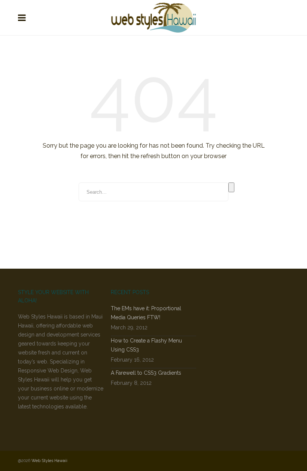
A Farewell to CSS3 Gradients (146, 373)
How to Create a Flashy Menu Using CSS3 (146, 345)
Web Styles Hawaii (49, 460)
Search (231, 187)
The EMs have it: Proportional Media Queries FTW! (146, 312)
